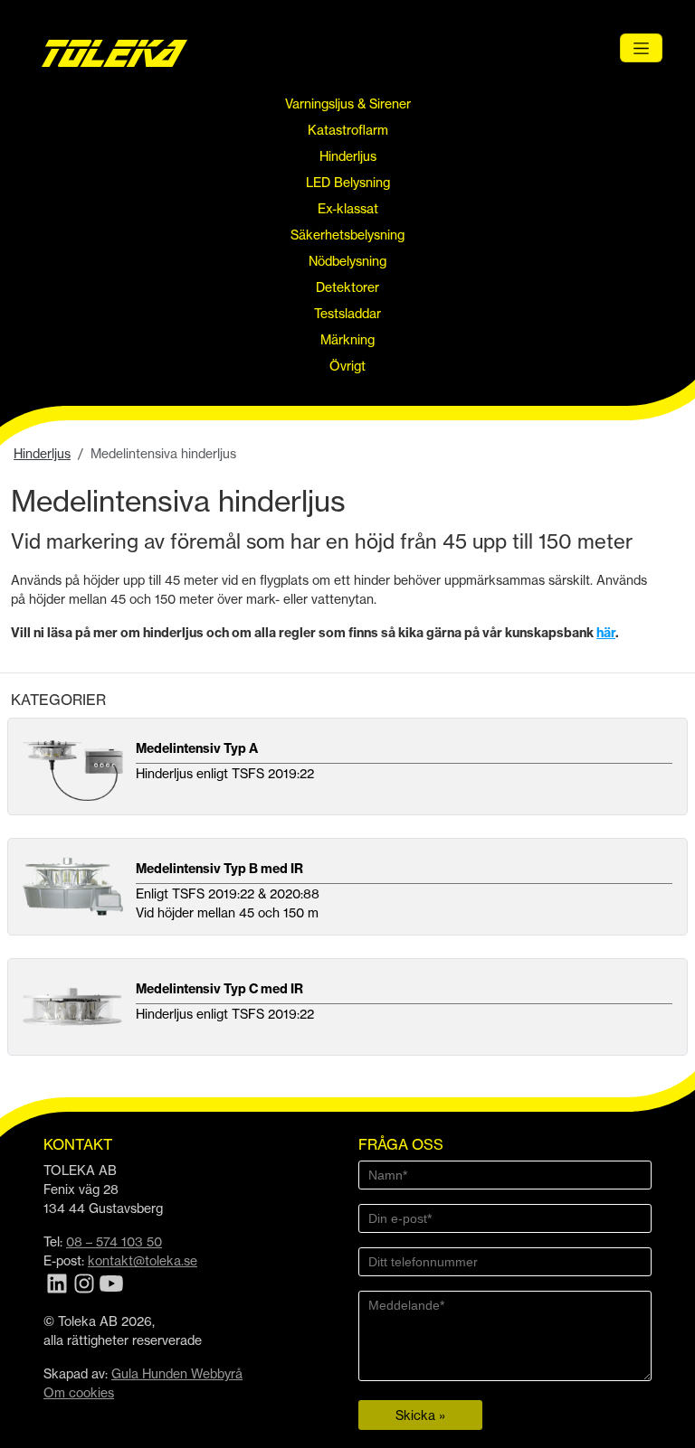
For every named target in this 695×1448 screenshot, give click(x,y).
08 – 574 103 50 (114, 1241)
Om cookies (78, 1392)
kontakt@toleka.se (142, 1260)
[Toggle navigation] (641, 47)
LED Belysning (348, 182)
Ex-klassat (348, 208)
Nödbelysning (347, 260)
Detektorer (347, 287)
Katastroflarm (348, 129)
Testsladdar (347, 313)
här (605, 633)
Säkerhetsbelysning (347, 234)
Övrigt (347, 365)
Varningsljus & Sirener (348, 103)
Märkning (347, 339)
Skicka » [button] (420, 1415)
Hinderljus (347, 156)
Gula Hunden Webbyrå (177, 1373)
